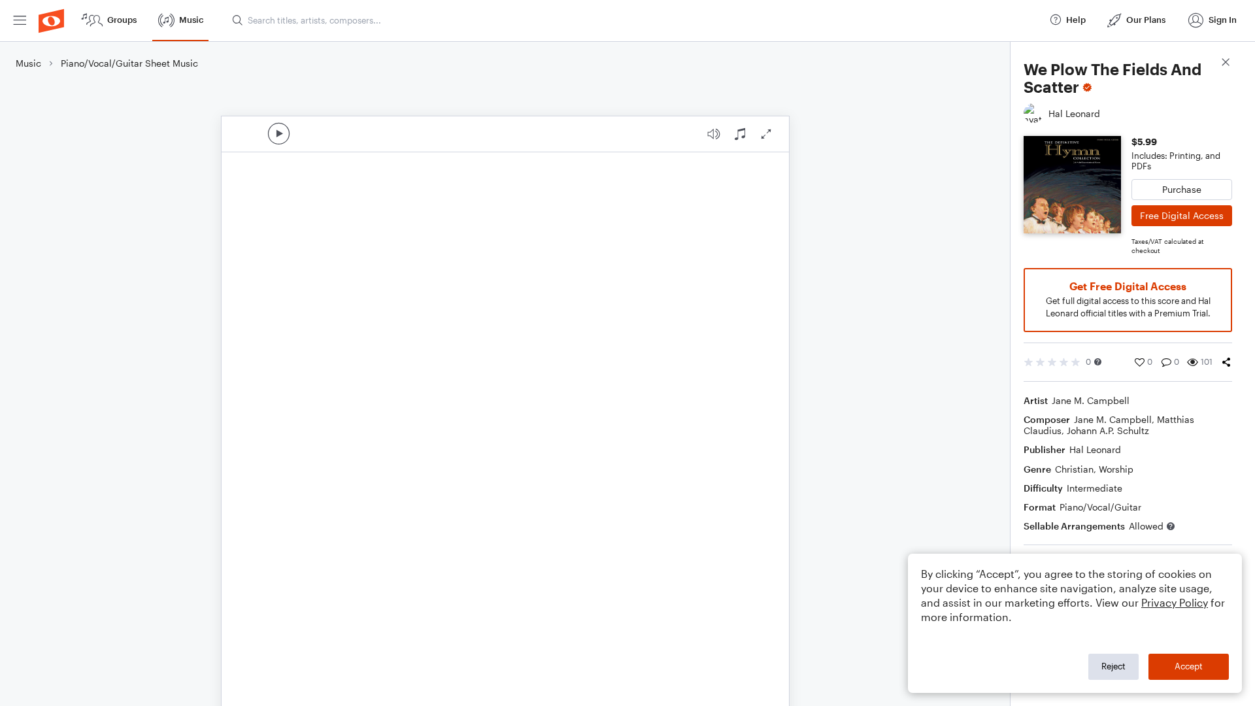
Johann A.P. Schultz (1108, 430)
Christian (1074, 469)
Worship (1116, 469)
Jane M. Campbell (1091, 400)
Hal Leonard (1095, 449)
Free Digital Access (1182, 215)
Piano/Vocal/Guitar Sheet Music (129, 63)
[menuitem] (19, 20)
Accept (1189, 666)
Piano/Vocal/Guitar (1100, 507)
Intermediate (1094, 488)
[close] (1225, 64)
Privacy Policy (1174, 602)
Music (28, 63)
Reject (1113, 666)
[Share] (1226, 362)
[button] (1098, 362)
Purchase (1181, 189)
